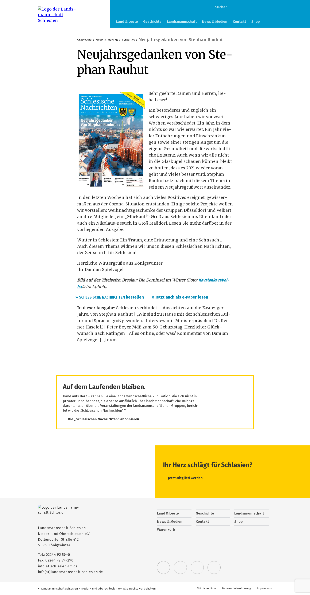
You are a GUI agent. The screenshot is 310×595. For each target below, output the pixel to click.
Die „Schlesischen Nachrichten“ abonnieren (103, 419)
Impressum (264, 588)
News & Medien (214, 21)
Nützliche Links (206, 588)
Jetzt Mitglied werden (185, 478)
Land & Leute (127, 21)
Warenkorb (267, 22)
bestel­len (110, 297)
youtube (214, 567)
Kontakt (239, 21)
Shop (255, 21)
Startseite (84, 40)
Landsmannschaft (182, 21)
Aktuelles (128, 40)
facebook (180, 567)
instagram (197, 567)
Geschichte (152, 21)
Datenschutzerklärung (236, 588)
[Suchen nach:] (239, 7)
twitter (163, 567)
